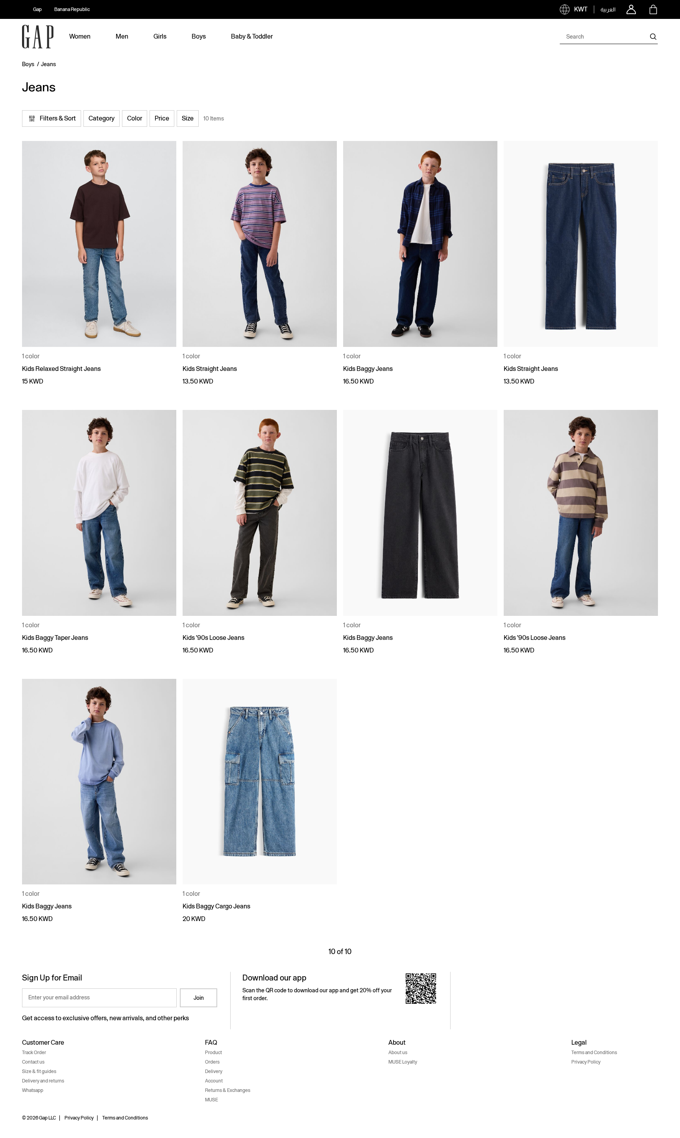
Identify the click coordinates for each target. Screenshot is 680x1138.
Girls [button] (159, 36)
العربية (608, 9)
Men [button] (122, 36)
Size (188, 118)
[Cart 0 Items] (653, 9)
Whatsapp (32, 1090)
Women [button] (80, 36)
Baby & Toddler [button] (252, 36)
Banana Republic (72, 9)
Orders (212, 1062)
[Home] (38, 36)
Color (134, 118)
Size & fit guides (39, 1071)
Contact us (33, 1062)
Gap (37, 9)
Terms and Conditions (594, 1052)
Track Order (34, 1052)
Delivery (213, 1071)
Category (102, 118)
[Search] (653, 36)
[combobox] (609, 36)
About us (397, 1052)
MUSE (211, 1100)
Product (213, 1052)
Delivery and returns (43, 1081)
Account (214, 1081)
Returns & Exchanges (227, 1090)
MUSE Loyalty (402, 1062)
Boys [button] (199, 36)
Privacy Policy (586, 1062)
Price (162, 118)
